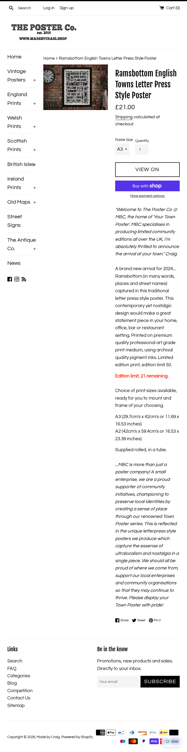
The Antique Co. (21, 244)
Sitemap (16, 705)
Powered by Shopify (77, 737)
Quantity (142, 141)
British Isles (21, 164)
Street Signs (14, 221)
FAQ (11, 668)
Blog (12, 683)
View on (147, 169)
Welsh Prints (21, 122)
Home (14, 57)
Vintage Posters (21, 76)
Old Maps (21, 202)
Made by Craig (48, 737)
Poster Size (124, 140)
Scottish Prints (21, 145)
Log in (49, 8)
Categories (18, 675)
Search (14, 661)
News (14, 263)
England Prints (21, 99)
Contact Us (18, 698)
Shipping (124, 117)
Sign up (67, 8)
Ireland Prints (21, 183)
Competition (20, 690)
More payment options (147, 196)
